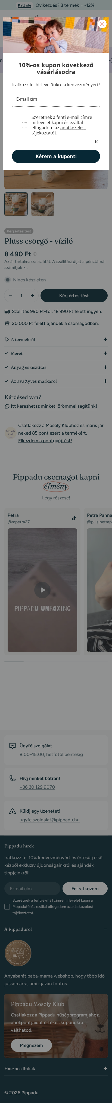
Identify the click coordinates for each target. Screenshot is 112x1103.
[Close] (102, 23)
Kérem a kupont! (56, 156)
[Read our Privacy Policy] (97, 141)
